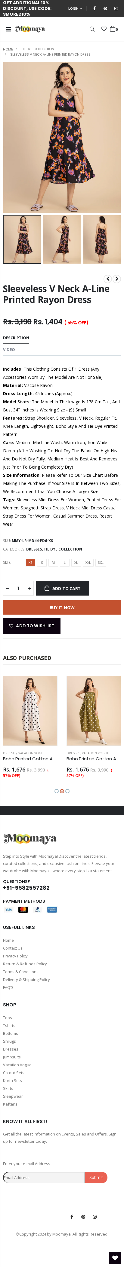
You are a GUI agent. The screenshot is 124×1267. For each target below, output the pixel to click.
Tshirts (9, 1025)
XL (76, 562)
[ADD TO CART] (47, 686)
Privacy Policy (15, 956)
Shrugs (9, 1041)
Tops (7, 1017)
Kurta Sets (12, 1080)
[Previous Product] (108, 279)
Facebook (71, 1216)
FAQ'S (8, 987)
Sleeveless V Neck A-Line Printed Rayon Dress (56, 294)
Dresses (34, 549)
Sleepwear (13, 1096)
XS (30, 562)
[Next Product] (117, 279)
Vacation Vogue (31, 753)
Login (73, 8)
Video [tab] (9, 349)
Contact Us (13, 948)
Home (8, 49)
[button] (56, 791)
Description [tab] (16, 337)
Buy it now (62, 607)
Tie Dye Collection (37, 49)
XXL (88, 562)
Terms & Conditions (21, 971)
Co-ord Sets (13, 1072)
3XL (101, 562)
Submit (96, 1177)
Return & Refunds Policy (25, 963)
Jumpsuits (12, 1057)
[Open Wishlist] (115, 1258)
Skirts (8, 1088)
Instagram (94, 1216)
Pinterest (83, 1216)
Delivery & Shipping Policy (26, 979)
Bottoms (10, 1033)
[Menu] (8, 29)
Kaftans (10, 1104)
